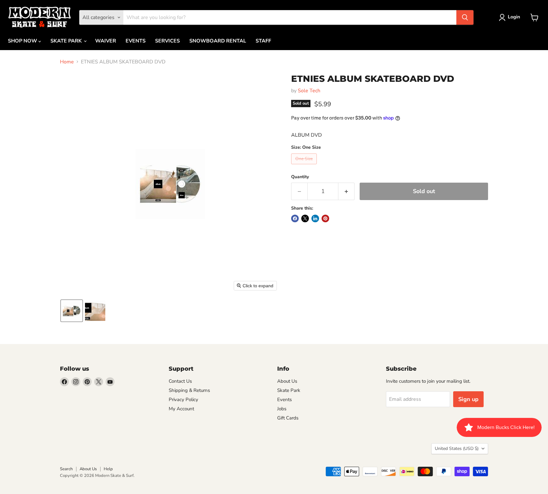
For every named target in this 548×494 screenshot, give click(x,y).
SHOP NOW (23, 40)
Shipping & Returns (189, 390)
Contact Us (180, 381)
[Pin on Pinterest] (325, 218)
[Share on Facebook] (295, 218)
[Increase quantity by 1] (346, 191)
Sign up (468, 399)
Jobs (281, 409)
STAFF (263, 40)
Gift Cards (287, 418)
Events (284, 399)
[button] (511, 17)
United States (457, 448)
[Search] (464, 17)
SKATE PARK (66, 40)
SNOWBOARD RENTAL (217, 40)
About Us (287, 381)
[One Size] (304, 165)
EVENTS (136, 40)
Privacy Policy (183, 399)
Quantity (300, 176)
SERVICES (167, 40)
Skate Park (288, 390)
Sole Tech (309, 90)
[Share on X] (305, 218)
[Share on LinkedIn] (315, 218)
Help (108, 469)
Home (67, 62)
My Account (181, 409)
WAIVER (105, 40)
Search (66, 469)
